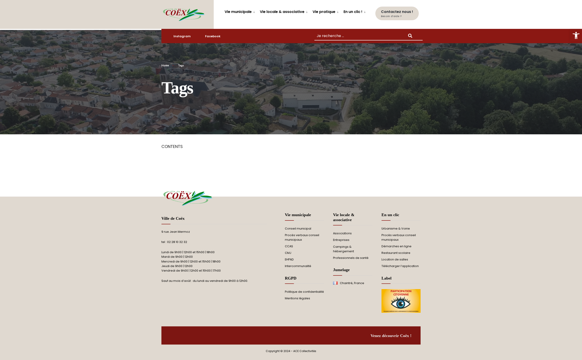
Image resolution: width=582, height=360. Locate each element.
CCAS (289, 246)
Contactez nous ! (397, 13)
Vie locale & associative (282, 11)
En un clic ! (353, 11)
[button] (576, 35)
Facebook (213, 36)
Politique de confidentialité (304, 292)
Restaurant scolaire (395, 253)
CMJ (288, 253)
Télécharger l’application (400, 266)
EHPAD (289, 259)
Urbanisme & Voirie (395, 228)
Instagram (182, 36)
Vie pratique (324, 11)
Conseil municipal (298, 228)
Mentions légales (297, 298)
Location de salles (394, 259)
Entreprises (341, 240)
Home (165, 65)
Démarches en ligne (396, 246)
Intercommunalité (298, 266)
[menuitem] (240, 11)
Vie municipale (238, 11)
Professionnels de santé (351, 258)
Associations (342, 233)
